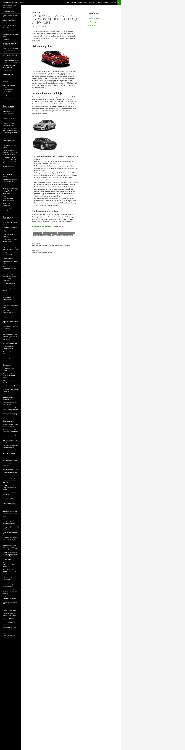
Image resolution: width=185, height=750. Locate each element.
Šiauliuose (91, 2)
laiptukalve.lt (7, 70)
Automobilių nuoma (70, 2)
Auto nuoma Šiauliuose (9, 11)
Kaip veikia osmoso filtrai (9, 294)
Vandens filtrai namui (8, 89)
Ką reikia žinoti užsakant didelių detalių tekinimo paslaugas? (9, 375)
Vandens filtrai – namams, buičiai (42, 251)
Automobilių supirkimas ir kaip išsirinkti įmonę (10, 44)
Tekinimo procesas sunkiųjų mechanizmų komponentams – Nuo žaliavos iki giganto (10, 152)
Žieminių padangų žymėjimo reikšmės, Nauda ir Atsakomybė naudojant (10, 521)
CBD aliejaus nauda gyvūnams (10, 469)
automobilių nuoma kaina (66, 233)
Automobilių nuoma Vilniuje (13, 2)
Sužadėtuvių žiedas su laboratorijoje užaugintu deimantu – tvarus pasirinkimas (10, 584)
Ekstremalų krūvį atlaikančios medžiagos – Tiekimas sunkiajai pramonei (10, 591)
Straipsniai (36, 12)
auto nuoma (37, 233)
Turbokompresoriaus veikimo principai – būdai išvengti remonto (10, 564)
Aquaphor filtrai (7, 91)
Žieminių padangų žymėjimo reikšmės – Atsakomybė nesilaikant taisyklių (10, 554)
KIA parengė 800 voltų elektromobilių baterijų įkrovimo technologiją (8, 113)
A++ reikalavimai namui (9, 386)
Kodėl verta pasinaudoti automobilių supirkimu (10, 56)
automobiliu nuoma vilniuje (42, 235)
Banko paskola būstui (8, 619)
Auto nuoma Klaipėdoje (9, 31)
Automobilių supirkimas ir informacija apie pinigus (10, 61)
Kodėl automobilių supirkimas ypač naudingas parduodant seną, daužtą (10, 480)
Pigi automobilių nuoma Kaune (10, 16)
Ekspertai (7, 365)
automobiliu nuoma (50, 233)
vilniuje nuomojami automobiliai (63, 235)
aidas (44, 26)
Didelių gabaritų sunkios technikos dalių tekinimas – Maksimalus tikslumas (10, 198)
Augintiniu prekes (9, 453)
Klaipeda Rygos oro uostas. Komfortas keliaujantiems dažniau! (51, 244)
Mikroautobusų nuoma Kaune (9, 21)
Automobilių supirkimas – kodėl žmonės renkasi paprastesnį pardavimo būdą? (10, 547)
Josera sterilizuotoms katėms (10, 460)
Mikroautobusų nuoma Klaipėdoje (9, 26)
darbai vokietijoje (8, 74)
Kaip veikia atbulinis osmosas (10, 343)
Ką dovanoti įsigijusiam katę (10, 472)
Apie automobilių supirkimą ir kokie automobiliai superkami (10, 50)
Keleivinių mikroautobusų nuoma (106, 2)
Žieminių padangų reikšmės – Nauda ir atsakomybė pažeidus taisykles (10, 487)
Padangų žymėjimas (8, 258)
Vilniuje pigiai (82, 2)
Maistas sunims (8, 421)
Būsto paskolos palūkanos (9, 627)
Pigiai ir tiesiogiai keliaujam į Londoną (10, 35)
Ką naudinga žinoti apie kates (10, 227)
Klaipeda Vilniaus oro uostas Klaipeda (9, 66)
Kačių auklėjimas (7, 231)
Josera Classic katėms (8, 457)
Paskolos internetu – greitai (9, 610)
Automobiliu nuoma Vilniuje (41, 226)
